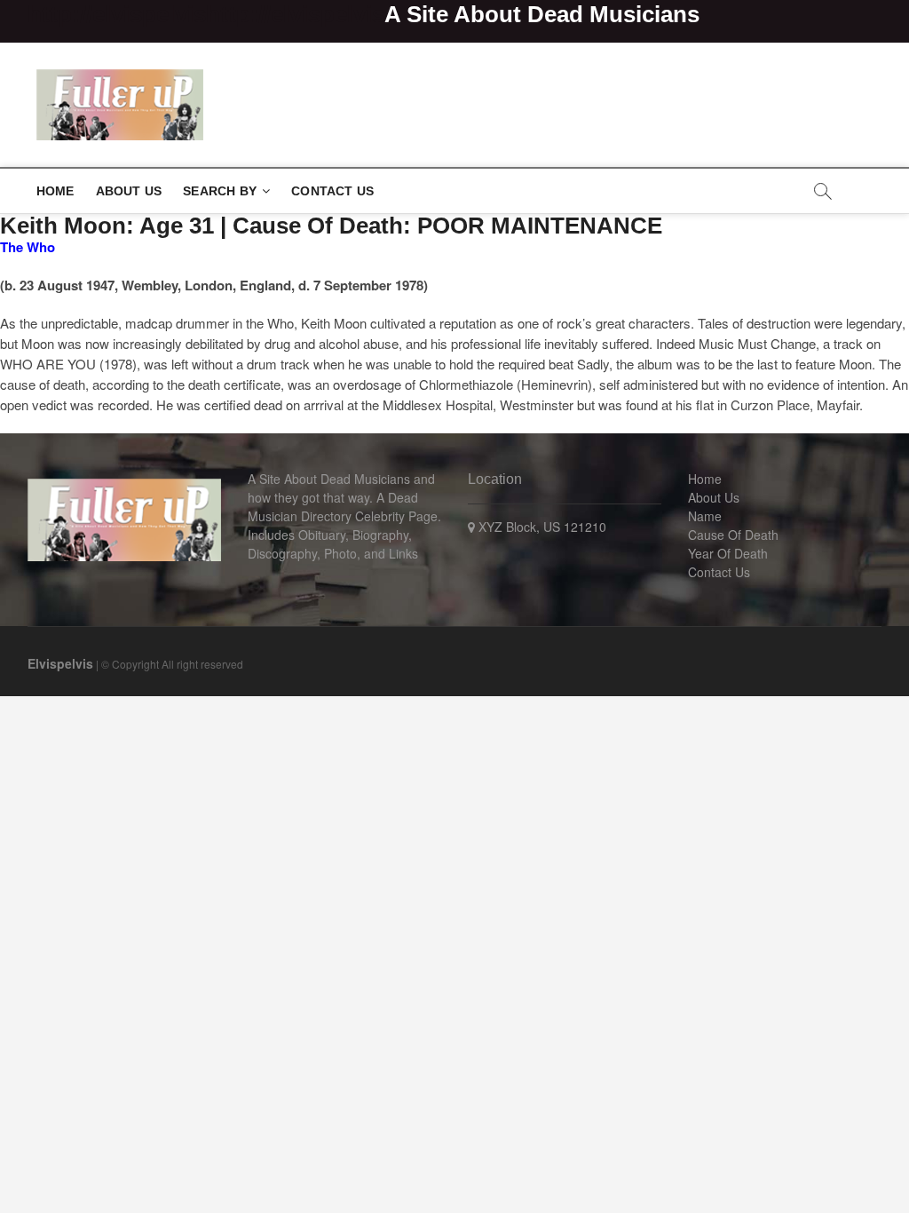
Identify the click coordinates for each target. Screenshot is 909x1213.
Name (705, 516)
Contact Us (332, 191)
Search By (220, 191)
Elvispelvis (60, 663)
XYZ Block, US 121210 (540, 526)
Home (55, 191)
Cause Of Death (733, 534)
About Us (129, 191)
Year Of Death (728, 553)
